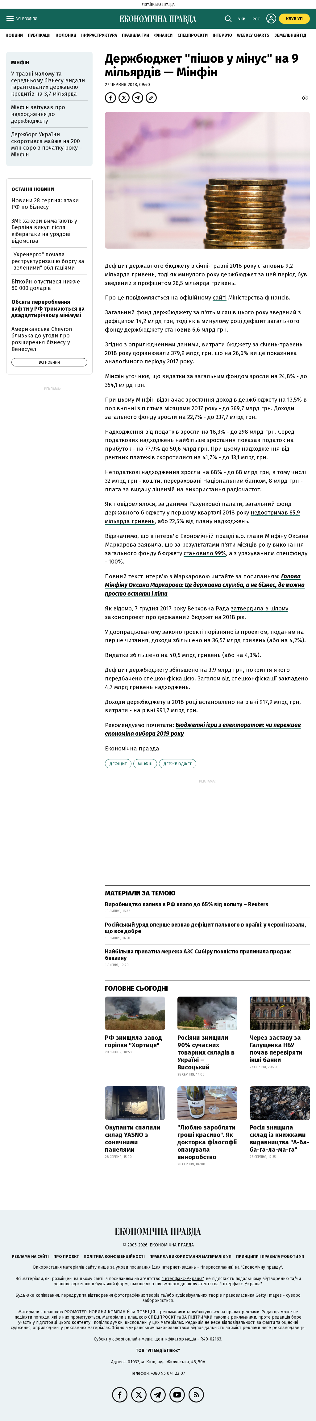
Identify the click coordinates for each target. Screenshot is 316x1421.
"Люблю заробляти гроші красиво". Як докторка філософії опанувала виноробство (207, 1142)
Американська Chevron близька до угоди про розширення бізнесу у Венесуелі (41, 339)
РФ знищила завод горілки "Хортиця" (133, 1041)
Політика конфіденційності (114, 1256)
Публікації (39, 35)
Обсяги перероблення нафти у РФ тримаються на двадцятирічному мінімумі (48, 309)
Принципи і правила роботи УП (270, 1256)
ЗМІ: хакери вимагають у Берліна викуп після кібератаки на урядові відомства (44, 230)
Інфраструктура (99, 35)
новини (14, 35)
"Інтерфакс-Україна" (183, 1278)
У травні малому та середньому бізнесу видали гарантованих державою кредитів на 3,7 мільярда (48, 83)
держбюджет (178, 764)
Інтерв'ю (222, 35)
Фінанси (163, 35)
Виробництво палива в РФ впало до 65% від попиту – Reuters (186, 904)
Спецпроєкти (192, 35)
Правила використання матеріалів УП (190, 1256)
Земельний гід (290, 35)
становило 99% (205, 553)
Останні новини (32, 189)
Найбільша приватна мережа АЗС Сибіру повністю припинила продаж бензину (198, 955)
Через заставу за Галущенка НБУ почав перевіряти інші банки (276, 1049)
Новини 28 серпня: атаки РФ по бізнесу (45, 204)
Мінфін (145, 764)
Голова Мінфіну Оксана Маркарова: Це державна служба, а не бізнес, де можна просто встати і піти (205, 585)
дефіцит (118, 764)
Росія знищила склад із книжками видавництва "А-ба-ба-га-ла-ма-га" (279, 1138)
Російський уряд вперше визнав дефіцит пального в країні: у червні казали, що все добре (205, 928)
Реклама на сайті (30, 1256)
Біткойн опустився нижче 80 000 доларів (45, 285)
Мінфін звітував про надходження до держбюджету (38, 114)
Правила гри (135, 35)
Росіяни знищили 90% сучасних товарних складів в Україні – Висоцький (206, 1052)
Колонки (66, 35)
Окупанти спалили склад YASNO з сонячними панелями (132, 1138)
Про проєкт (66, 1256)
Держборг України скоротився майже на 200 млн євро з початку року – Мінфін (46, 144)
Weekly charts (253, 35)
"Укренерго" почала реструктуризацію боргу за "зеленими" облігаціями (47, 261)
